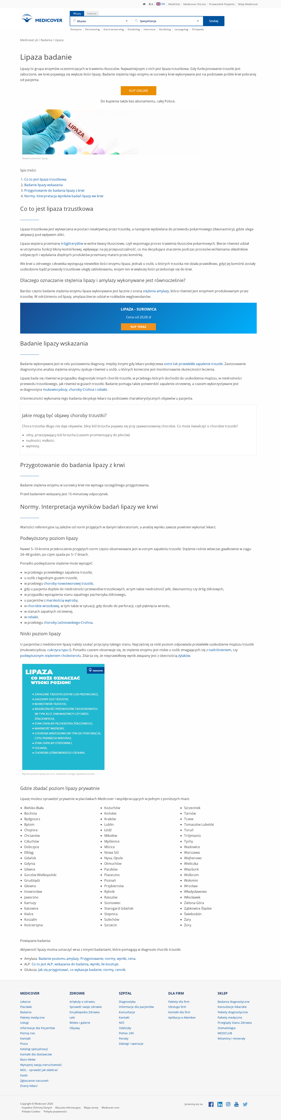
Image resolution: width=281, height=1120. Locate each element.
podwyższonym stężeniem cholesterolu (50, 655)
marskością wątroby (62, 600)
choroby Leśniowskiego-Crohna (68, 622)
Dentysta (75, 29)
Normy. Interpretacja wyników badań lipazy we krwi (63, 196)
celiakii (102, 389)
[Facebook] (211, 1104)
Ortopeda (198, 29)
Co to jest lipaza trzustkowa (45, 179)
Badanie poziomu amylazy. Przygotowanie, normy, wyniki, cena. (87, 958)
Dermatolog (92, 29)
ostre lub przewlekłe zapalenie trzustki (193, 364)
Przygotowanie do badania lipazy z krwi (54, 190)
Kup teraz (138, 327)
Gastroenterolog (113, 29)
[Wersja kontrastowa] (144, 4)
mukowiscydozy (55, 389)
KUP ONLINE (138, 90)
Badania (46, 40)
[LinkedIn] (219, 1104)
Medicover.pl (29, 40)
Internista (150, 29)
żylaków (184, 655)
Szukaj (213, 21)
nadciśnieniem (220, 650)
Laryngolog (181, 29)
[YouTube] (237, 1104)
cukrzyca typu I (58, 650)
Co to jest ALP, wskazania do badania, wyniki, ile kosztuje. (75, 964)
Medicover (41, 18)
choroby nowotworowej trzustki (68, 583)
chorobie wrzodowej (43, 606)
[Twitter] (245, 1104)
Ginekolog (134, 29)
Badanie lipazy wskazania (43, 185)
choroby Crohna (81, 389)
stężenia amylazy (156, 291)
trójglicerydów (72, 243)
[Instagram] (228, 1104)
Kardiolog (165, 29)
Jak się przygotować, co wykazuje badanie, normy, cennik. (82, 969)
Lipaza (59, 40)
